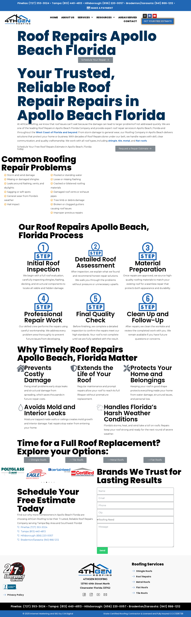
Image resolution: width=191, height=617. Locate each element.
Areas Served (127, 17)
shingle (112, 140)
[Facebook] (150, 16)
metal (126, 140)
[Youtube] (155, 16)
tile (120, 140)
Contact (130, 21)
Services (84, 17)
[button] (4, 474)
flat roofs (141, 140)
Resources (104, 17)
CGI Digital (67, 613)
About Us (67, 17)
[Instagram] (145, 16)
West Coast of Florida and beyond (56, 132)
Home (54, 17)
